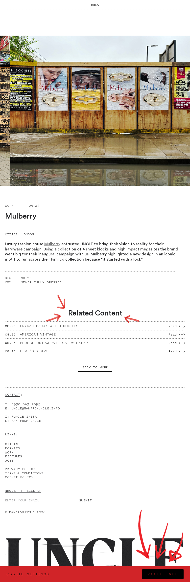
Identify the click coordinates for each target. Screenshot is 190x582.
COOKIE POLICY (19, 477)
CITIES (11, 444)
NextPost (9, 280)
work (9, 205)
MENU (95, 4)
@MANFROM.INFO (35, 408)
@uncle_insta (24, 416)
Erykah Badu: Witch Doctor (48, 326)
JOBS (9, 460)
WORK (9, 452)
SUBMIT (85, 500)
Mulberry (52, 244)
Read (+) (176, 326)
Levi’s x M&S (33, 351)
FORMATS (12, 448)
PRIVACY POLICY (20, 469)
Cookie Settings (27, 574)
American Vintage (38, 334)
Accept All (163, 574)
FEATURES (13, 456)
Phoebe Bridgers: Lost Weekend (54, 342)
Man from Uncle (26, 421)
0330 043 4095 (25, 404)
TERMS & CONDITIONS (24, 473)
